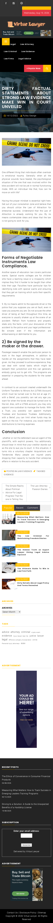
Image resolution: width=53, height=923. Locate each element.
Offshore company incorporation (20, 640)
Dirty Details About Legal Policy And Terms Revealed (33, 584)
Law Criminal (10, 51)
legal (4, 639)
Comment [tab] (32, 507)
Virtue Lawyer (32, 851)
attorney (15, 631)
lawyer (40, 636)
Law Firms (9, 58)
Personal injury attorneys (11, 643)
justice (33, 636)
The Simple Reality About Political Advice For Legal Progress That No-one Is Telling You (15, 492)
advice (5, 631)
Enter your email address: (26, 831)
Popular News (34, 68)
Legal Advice (24, 58)
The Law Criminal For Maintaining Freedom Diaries (33, 537)
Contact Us (12, 912)
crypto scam (35, 632)
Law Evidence (28, 51)
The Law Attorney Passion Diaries (39, 487)
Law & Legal (10, 44)
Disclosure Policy (28, 912)
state (23, 643)
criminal (25, 631)
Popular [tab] (8, 507)
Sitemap (42, 912)
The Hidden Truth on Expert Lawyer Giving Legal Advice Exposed (33, 552)
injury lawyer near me (20, 636)
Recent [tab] (20, 507)
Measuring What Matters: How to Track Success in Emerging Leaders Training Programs (33, 519)
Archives (7, 608)
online (35, 640)
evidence (9, 474)
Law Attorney (27, 44)
